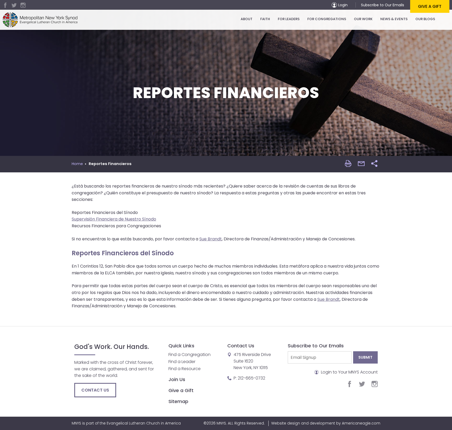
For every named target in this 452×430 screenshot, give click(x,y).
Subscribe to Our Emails (382, 5)
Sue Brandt (210, 239)
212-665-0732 (251, 378)
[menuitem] (246, 19)
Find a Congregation (189, 355)
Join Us (176, 379)
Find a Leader (181, 362)
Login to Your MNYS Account (349, 372)
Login (343, 5)
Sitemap (178, 401)
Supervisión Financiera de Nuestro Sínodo (114, 219)
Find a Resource (184, 369)
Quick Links (181, 345)
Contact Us (95, 390)
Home (77, 163)
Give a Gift (430, 6)
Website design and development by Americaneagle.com (325, 423)
